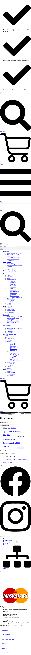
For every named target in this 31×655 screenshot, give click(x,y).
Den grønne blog (11, 310)
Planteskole (6, 251)
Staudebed (12, 284)
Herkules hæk (13, 293)
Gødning (9, 303)
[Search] (1, 248)
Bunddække (10, 276)
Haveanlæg (10, 268)
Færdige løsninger (11, 279)
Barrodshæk (13, 290)
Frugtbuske (13, 282)
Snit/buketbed (13, 287)
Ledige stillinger (11, 309)
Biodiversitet (13, 285)
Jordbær (5, 272)
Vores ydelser (10, 263)
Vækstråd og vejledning (13, 257)
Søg (1, 210)
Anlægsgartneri (7, 262)
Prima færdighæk (14, 291)
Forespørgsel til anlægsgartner (14, 265)
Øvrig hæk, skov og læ (16, 297)
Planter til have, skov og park (14, 253)
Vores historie (10, 312)
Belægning (9, 266)
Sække (11, 302)
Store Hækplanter (14, 296)
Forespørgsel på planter (13, 254)
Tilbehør (9, 304)
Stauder (9, 278)
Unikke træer (10, 275)
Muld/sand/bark (11, 299)
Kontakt (9, 307)
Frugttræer (12, 281)
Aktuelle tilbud (10, 256)
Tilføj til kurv (21, 436)
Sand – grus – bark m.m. (13, 259)
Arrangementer (10, 260)
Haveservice (10, 269)
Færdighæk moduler (15, 294)
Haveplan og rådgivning (9, 270)
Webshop (5, 273)
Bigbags (12, 300)
